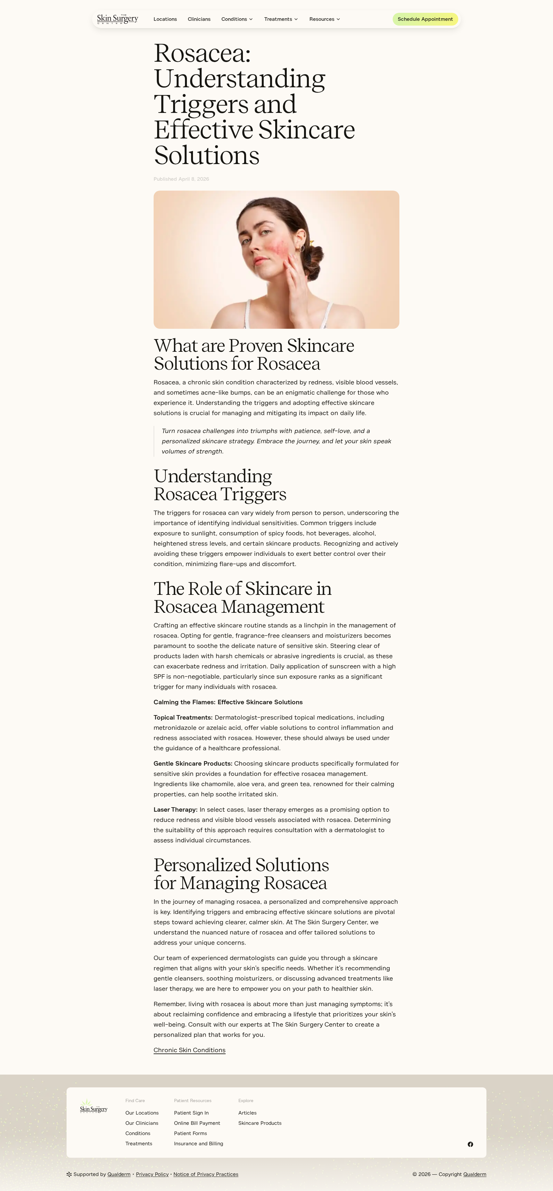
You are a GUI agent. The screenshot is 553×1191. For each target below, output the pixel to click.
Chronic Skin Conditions (190, 1050)
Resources (321, 19)
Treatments (278, 19)
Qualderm (119, 1174)
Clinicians (199, 19)
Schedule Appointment (425, 19)
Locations (165, 19)
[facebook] (470, 1144)
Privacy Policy (152, 1174)
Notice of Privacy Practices (205, 1174)
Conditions (234, 19)
